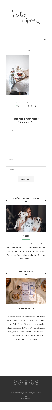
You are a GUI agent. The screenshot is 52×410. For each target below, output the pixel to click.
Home (8, 40)
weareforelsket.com (29, 339)
